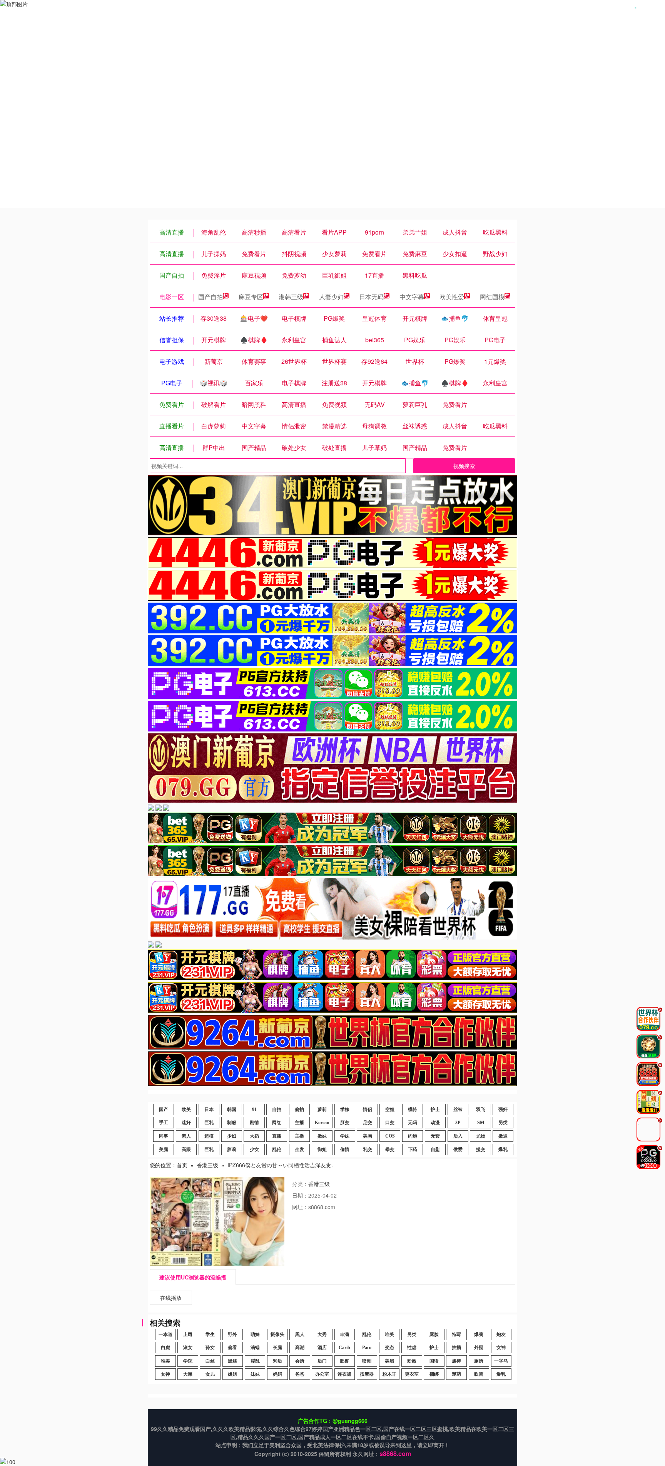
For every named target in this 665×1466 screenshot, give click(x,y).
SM (480, 1122)
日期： (300, 1195)
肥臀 (344, 1361)
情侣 (367, 1109)
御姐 (322, 1149)
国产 (163, 1109)
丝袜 (458, 1109)
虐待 (456, 1361)
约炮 (412, 1136)
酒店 (322, 1347)
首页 (182, 1165)
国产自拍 (210, 296)
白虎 (165, 1347)
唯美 (389, 1334)
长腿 (277, 1347)
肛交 (344, 1122)
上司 (187, 1334)
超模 (209, 1136)
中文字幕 (411, 296)
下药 (412, 1149)
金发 (299, 1149)
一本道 (165, 1334)
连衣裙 (344, 1374)
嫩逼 (503, 1136)
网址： (300, 1207)
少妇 (231, 1136)
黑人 (299, 1334)
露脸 (434, 1334)
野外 (232, 1334)
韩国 (231, 1109)
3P (457, 1122)
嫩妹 (322, 1136)
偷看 (232, 1347)
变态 (389, 1347)
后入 (458, 1136)
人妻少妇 (331, 296)
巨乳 (209, 1122)
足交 (367, 1122)
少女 (254, 1149)
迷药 (456, 1374)
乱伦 (276, 1149)
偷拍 (299, 1109)
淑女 (187, 1347)
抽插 (456, 1347)
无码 (412, 1122)
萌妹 (255, 1334)
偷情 (344, 1149)
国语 (434, 1361)
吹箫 (478, 1374)
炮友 (501, 1334)
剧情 (254, 1122)
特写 (456, 1334)
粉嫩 (411, 1361)
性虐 (411, 1347)
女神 (501, 1347)
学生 (210, 1334)
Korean (322, 1122)
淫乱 (255, 1361)
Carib (344, 1347)
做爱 (458, 1149)
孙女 (210, 1347)
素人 (186, 1136)
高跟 (186, 1149)
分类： (300, 1184)
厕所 (478, 1361)
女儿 (210, 1374)
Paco (366, 1347)
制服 (231, 1122)
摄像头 (277, 1334)
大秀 (322, 1334)
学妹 (344, 1109)
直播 (276, 1136)
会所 (299, 1361)
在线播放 (171, 1297)
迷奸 (186, 1122)
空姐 (389, 1109)
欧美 (186, 1109)
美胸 (367, 1136)
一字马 (501, 1361)
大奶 (254, 1136)
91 (254, 1109)
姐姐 (232, 1374)
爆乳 (503, 1149)
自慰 (435, 1149)
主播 (299, 1122)
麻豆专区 (251, 296)
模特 (412, 1109)
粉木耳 (389, 1374)
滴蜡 (255, 1347)
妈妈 (277, 1374)
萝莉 (322, 1109)
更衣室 (412, 1374)
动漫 (435, 1122)
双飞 (480, 1109)
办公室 (322, 1374)
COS (390, 1136)
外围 (478, 1347)
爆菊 (478, 1334)
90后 (277, 1361)
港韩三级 (291, 296)
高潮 (299, 1347)
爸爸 (299, 1374)
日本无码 (371, 296)
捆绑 (434, 1374)
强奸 (503, 1109)
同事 (163, 1136)
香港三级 (207, 1165)
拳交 (389, 1149)
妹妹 (255, 1374)
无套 (435, 1136)
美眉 (389, 1361)
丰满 (344, 1334)
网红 (276, 1122)
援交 (480, 1149)
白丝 (210, 1361)
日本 (209, 1109)
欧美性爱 (451, 296)
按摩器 (367, 1374)
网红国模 (492, 296)
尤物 (480, 1136)
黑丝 (232, 1361)
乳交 (367, 1149)
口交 (389, 1122)
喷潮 (366, 1361)
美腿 (163, 1149)
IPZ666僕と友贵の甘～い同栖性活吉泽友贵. (280, 1165)
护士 (435, 1109)
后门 (322, 1361)
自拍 (276, 1109)
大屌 (187, 1374)
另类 (503, 1122)
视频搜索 (464, 466)
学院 (187, 1361)
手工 (163, 1122)
